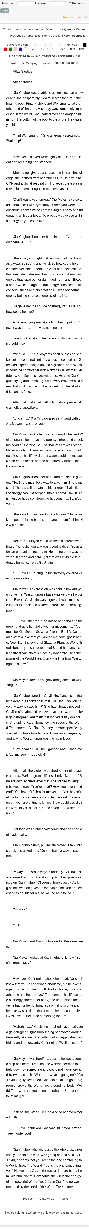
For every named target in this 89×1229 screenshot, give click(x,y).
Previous (15, 35)
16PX (62, 49)
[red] (5, 49)
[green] (60, 45)
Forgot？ (83, 17)
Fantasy (27, 29)
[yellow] (40, 45)
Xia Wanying (29, 63)
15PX (53, 49)
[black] (85, 45)
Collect (55, 35)
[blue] (35, 45)
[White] (55, 45)
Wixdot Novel (10, 29)
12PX (44, 49)
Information (79, 35)
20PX (72, 49)
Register (68, 17)
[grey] (45, 45)
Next (45, 35)
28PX (81, 49)
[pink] (50, 45)
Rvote (66, 35)
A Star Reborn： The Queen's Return (60, 29)
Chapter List (32, 35)
